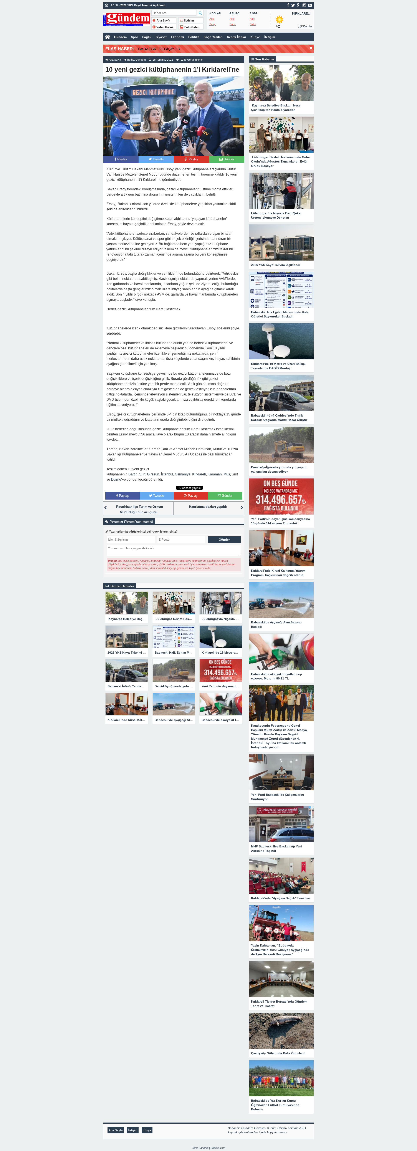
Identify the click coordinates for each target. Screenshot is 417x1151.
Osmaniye (182, 474)
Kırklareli (199, 474)
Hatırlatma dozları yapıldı (208, 506)
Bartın (132, 474)
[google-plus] (299, 5)
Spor (134, 37)
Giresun (153, 474)
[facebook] (288, 5)
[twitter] (293, 5)
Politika (193, 37)
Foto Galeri (191, 27)
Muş (226, 474)
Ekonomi (177, 37)
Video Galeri (164, 27)
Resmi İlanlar (236, 37)
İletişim (188, 20)
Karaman (215, 474)
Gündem (120, 37)
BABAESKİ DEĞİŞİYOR (159, 49)
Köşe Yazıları (213, 37)
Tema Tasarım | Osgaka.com (208, 1147)
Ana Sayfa (163, 20)
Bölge (130, 59)
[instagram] (304, 5)
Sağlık (146, 37)
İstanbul (167, 474)
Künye (255, 37)
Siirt (142, 474)
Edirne (116, 479)
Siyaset (161, 37)
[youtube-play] (310, 5)
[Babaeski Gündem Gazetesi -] (126, 19)
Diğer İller (307, 26)
